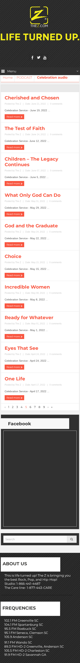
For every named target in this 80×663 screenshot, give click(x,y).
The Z (18, 104)
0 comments (56, 104)
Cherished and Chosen (32, 98)
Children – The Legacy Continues (31, 161)
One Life (15, 378)
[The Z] (40, 16)
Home (8, 77)
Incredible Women (27, 287)
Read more (13, 116)
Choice (13, 256)
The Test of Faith (25, 128)
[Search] (72, 539)
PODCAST (24, 77)
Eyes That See (21, 348)
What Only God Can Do (32, 195)
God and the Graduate (31, 225)
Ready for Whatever (29, 317)
